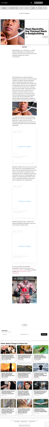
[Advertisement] (24, 67)
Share (45, 36)
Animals (4, 8)
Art (21, 8)
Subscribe (44, 334)
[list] (24, 8)
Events (33, 8)
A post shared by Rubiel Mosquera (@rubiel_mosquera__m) (25, 163)
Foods (40, 8)
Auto (27, 8)
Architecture (13, 8)
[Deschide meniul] (31, 2)
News (26, 37)
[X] (39, 2)
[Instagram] (37, 2)
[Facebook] (35, 2)
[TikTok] (41, 2)
